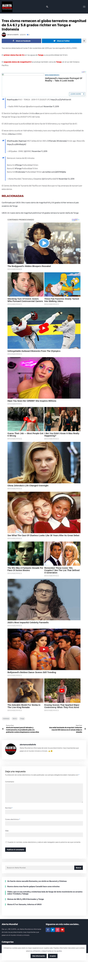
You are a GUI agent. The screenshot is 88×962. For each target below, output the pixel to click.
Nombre (8, 808)
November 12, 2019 (66, 179)
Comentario (9, 782)
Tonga (22, 718)
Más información (38, 956)
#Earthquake (12, 141)
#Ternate (52, 141)
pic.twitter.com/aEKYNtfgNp (54, 172)
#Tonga (18, 165)
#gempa (22, 141)
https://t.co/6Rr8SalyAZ (16, 144)
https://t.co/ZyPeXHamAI (60, 100)
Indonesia (6, 718)
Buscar (78, 868)
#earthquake (12, 100)
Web (6, 831)
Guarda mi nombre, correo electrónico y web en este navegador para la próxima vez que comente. (44, 842)
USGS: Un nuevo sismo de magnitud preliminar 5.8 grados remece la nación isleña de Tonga (40, 213)
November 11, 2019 (51, 106)
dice (37, 113)
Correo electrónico (12, 819)
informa (11, 134)
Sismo (15, 718)
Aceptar (53, 956)
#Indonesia (61, 141)
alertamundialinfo (13, 35)
